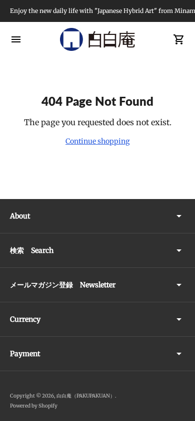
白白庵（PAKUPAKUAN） (85, 396)
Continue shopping (98, 141)
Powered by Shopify (34, 406)
